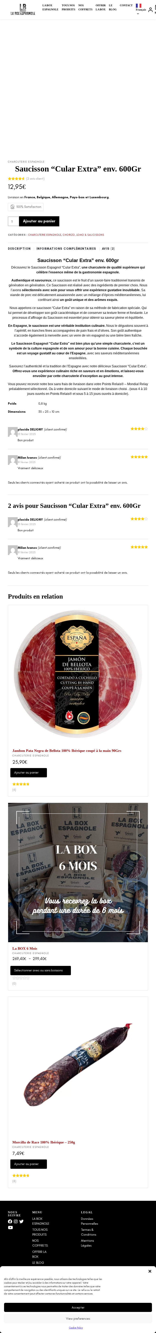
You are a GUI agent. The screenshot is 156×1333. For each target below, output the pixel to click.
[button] (150, 1271)
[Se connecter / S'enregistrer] (150, 9)
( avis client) (35, 178)
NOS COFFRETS (85, 7)
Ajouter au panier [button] (26, 772)
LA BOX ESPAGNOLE (50, 7)
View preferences (78, 1318)
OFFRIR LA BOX (101, 7)
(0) (14, 983)
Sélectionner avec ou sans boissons (38, 970)
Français (141, 9)
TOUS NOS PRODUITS (68, 7)
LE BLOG (113, 7)
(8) (14, 1181)
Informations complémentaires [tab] (67, 248)
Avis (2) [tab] (109, 248)
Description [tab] (20, 248)
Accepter (78, 1307)
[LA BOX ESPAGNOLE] (23, 10)
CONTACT (126, 5)
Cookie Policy (76, 1327)
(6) (14, 790)
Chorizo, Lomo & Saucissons (83, 234)
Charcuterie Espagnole (26, 161)
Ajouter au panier (39, 221)
